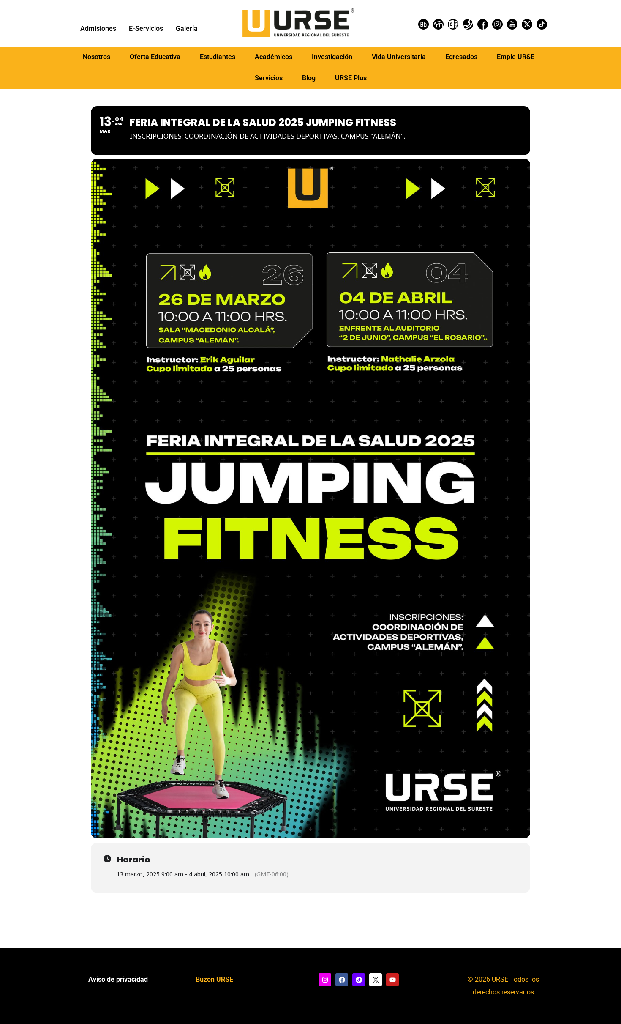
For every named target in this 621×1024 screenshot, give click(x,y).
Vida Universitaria (399, 57)
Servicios (269, 78)
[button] (96, 57)
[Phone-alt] (468, 24)
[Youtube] (392, 979)
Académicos (273, 57)
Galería (187, 29)
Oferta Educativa (155, 57)
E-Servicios (146, 29)
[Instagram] (325, 979)
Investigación (332, 57)
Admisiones (98, 29)
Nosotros (96, 57)
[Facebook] (341, 979)
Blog (309, 78)
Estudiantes (217, 57)
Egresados (461, 57)
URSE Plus (351, 78)
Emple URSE (515, 57)
